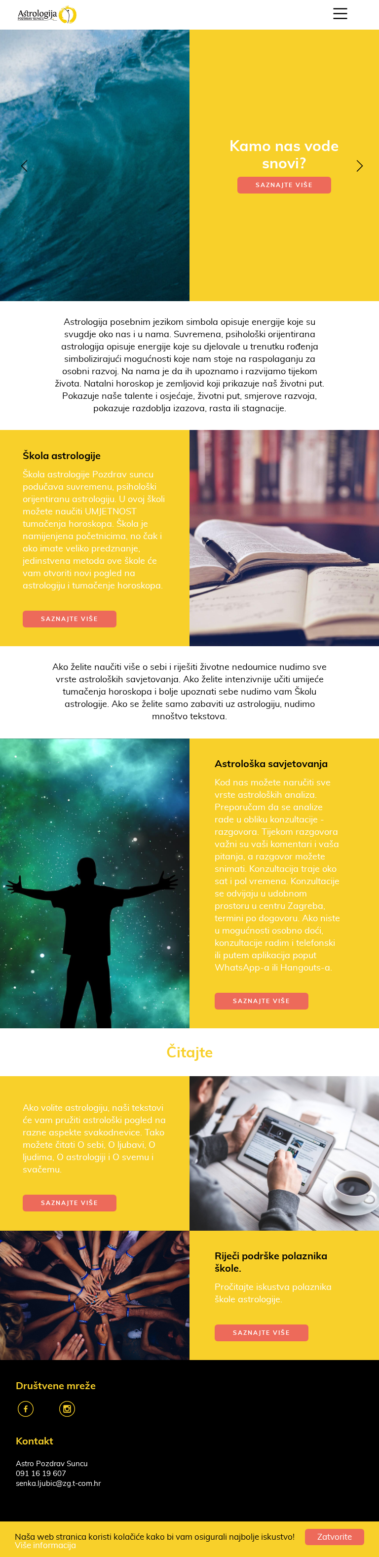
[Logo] (46, 13)
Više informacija (45, 1545)
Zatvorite (334, 1537)
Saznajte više (284, 219)
